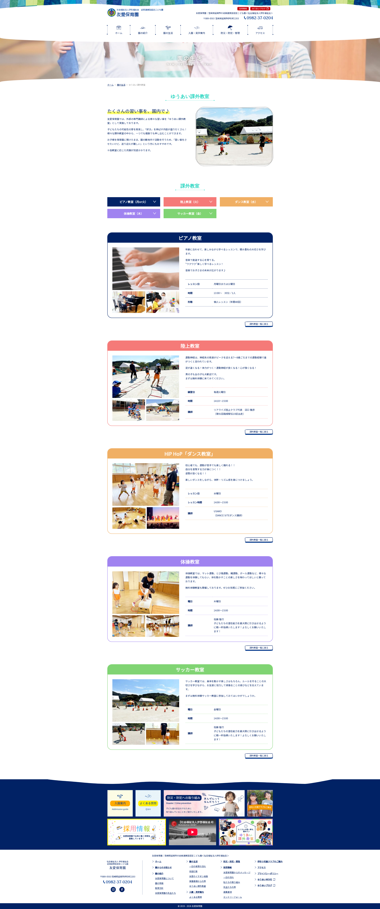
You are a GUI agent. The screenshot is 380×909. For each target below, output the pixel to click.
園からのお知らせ (163, 867)
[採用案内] (136, 832)
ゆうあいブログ (259, 8)
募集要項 (227, 891)
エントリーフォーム (232, 897)
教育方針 (159, 888)
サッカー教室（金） (190, 213)
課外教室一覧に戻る (259, 323)
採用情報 (243, 8)
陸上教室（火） (190, 202)
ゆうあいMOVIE (265, 879)
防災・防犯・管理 (231, 861)
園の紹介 (159, 873)
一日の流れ (228, 877)
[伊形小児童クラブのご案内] (260, 803)
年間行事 (193, 871)
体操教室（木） (134, 213)
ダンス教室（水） (246, 202)
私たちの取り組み (231, 882)
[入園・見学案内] (120, 803)
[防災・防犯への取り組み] (204, 803)
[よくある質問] (148, 803)
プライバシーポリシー (268, 873)
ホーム (110, 84)
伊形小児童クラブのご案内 (270, 861)
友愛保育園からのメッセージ (236, 872)
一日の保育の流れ (197, 866)
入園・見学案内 (196, 891)
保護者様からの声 (197, 881)
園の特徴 (159, 883)
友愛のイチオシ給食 (198, 876)
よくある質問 (195, 897)
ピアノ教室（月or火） (134, 202)
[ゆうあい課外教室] (246, 832)
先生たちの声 (229, 887)
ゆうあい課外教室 (197, 886)
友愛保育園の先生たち (165, 893)
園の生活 (121, 84)
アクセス (262, 867)
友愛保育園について (164, 878)
